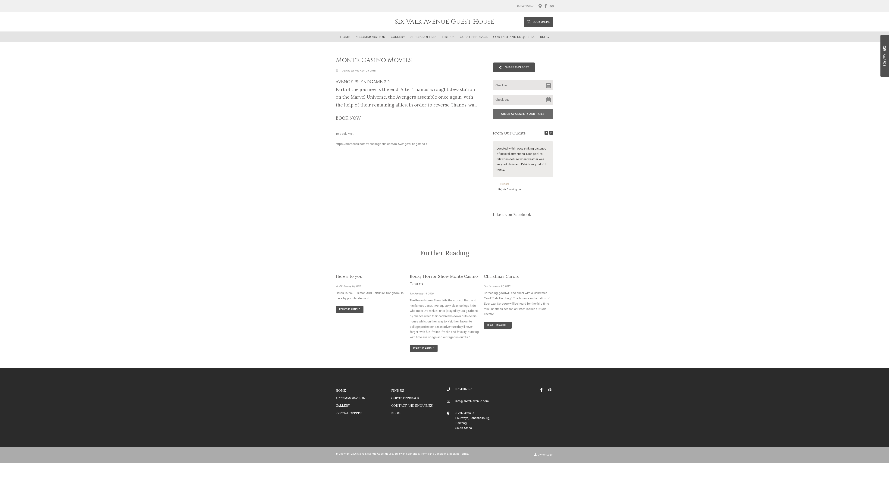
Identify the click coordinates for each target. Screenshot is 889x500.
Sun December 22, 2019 (497, 286)
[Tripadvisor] (551, 6)
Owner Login (545, 454)
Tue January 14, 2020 (422, 293)
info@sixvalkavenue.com (472, 401)
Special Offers (423, 37)
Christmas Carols (501, 276)
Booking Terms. (459, 453)
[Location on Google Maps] (540, 6)
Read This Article (349, 309)
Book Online (541, 22)
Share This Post (516, 67)
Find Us (448, 37)
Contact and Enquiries (514, 37)
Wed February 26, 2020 (348, 286)
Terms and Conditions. (435, 453)
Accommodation (370, 37)
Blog (544, 37)
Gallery (398, 37)
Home (345, 37)
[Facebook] (546, 6)
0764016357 (525, 6)
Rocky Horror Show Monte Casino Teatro (444, 280)
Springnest (412, 453)
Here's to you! (349, 276)
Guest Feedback (474, 37)
